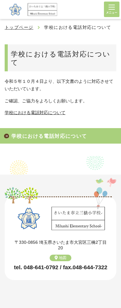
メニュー (111, 9)
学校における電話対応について (35, 112)
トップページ (19, 27)
